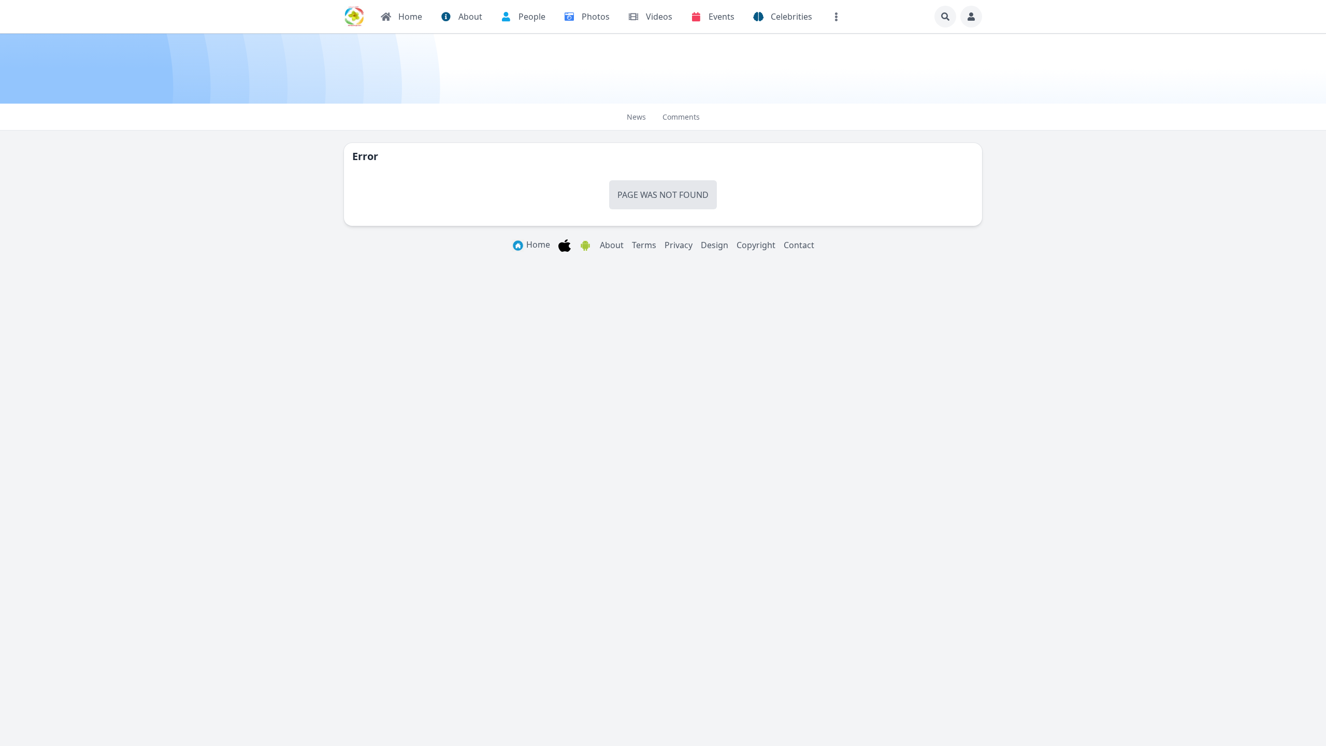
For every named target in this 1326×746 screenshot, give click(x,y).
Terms (644, 245)
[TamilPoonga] (354, 16)
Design (714, 245)
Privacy (679, 245)
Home (537, 244)
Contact (799, 245)
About (612, 245)
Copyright (756, 245)
